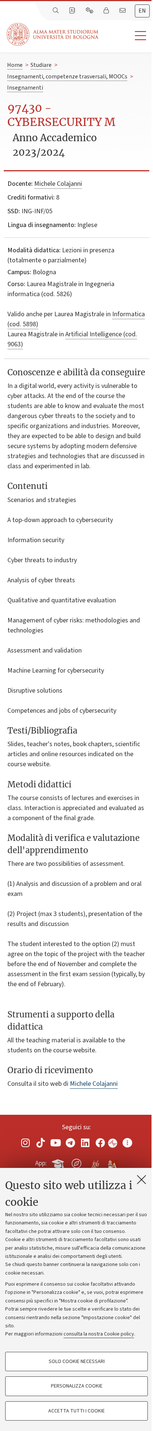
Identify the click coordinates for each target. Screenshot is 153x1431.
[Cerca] (56, 11)
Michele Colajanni (58, 183)
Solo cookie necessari (77, 1361)
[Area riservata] (107, 11)
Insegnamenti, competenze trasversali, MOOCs (67, 76)
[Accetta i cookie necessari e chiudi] (141, 1179)
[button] (125, 35)
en (142, 11)
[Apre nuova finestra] (25, 1142)
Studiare (41, 65)
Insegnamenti (25, 88)
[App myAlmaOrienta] (76, 1162)
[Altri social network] (127, 1142)
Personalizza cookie (76, 1386)
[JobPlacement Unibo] (94, 1162)
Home (15, 65)
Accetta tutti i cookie (76, 1411)
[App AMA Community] (112, 1163)
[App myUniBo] (58, 1162)
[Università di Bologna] (53, 34)
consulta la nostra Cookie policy (99, 1334)
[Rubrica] (73, 11)
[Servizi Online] (90, 11)
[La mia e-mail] (123, 11)
